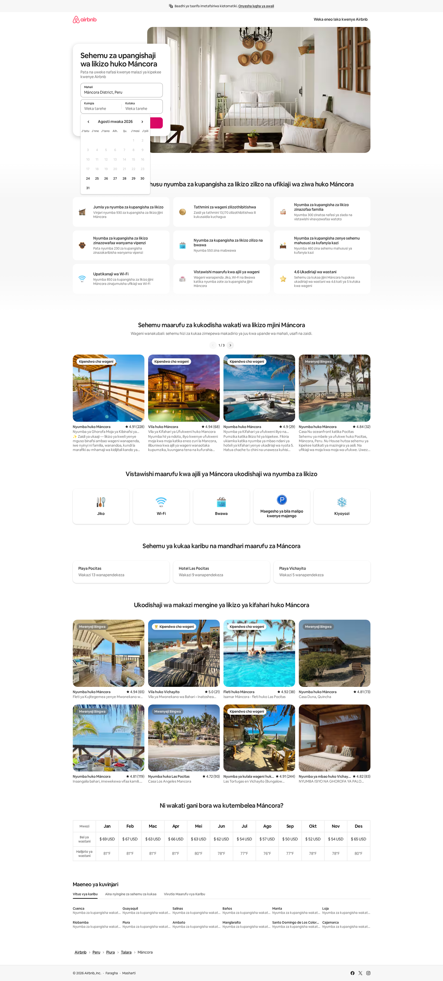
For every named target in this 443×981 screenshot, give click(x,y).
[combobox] (121, 92)
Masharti (129, 973)
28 (124, 178)
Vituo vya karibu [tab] (85, 894)
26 (106, 178)
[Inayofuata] (230, 345)
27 (115, 178)
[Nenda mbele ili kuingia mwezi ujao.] (142, 121)
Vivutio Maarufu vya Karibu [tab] (184, 894)
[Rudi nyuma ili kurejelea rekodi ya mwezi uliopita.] (88, 121)
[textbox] (101, 108)
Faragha (112, 973)
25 (97, 178)
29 (133, 178)
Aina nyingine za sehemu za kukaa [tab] (131, 894)
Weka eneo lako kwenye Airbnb (341, 19)
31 (88, 188)
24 (88, 178)
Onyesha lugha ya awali (256, 6)
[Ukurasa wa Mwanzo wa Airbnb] (85, 19)
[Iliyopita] (213, 345)
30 (142, 178)
